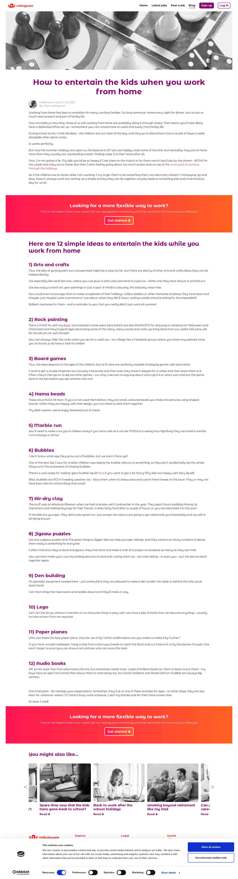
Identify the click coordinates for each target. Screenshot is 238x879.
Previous (25, 787)
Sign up (206, 5)
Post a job (178, 5)
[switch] (93, 872)
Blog (192, 5)
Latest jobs (159, 5)
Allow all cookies (211, 847)
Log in (224, 5)
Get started (118, 220)
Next (212, 787)
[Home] (23, 5)
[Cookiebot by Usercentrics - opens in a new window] (21, 872)
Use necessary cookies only (211, 857)
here (101, 473)
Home (144, 5)
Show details (168, 872)
